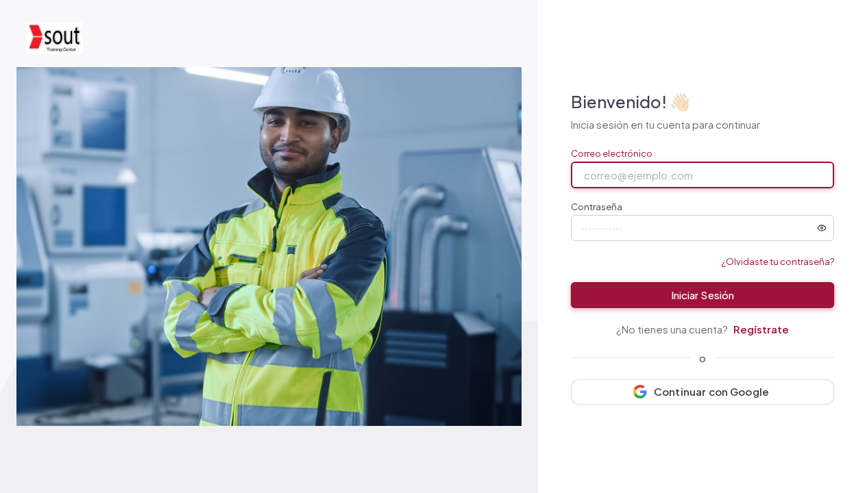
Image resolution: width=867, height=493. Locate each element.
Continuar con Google (711, 391)
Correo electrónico (611, 154)
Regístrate (761, 329)
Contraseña (596, 207)
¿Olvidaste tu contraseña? (777, 261)
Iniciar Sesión (702, 294)
